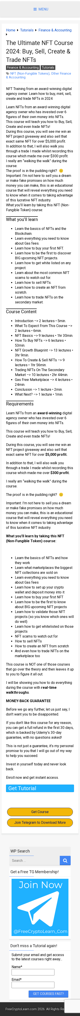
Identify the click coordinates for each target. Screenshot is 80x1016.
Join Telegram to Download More (40, 822)
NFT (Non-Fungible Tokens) (30, 74)
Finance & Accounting (55, 30)
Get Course (40, 812)
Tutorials (27, 30)
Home (10, 30)
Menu (43, 9)
